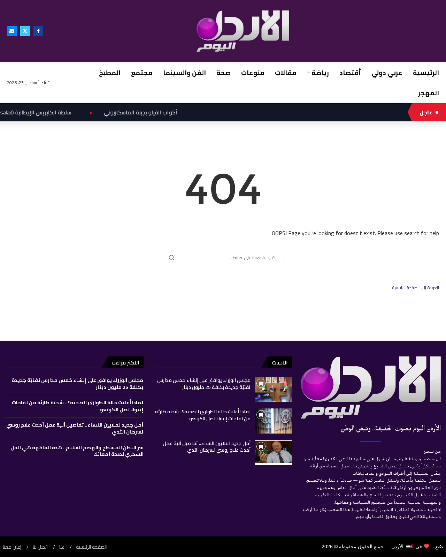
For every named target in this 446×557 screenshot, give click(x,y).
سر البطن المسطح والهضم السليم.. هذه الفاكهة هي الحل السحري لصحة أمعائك (77, 451)
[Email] (12, 31)
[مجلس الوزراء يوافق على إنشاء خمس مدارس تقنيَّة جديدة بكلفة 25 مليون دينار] (273, 389)
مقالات (286, 72)
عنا (61, 547)
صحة (223, 72)
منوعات (252, 72)
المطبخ (110, 72)
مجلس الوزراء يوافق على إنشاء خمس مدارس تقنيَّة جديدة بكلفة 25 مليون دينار (204, 384)
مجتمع (142, 72)
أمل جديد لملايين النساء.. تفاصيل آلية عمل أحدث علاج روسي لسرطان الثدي (207, 447)
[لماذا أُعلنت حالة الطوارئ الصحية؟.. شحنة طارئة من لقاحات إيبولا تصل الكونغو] (273, 420)
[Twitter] (25, 31)
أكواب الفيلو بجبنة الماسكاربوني (126, 112)
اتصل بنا (40, 547)
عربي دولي (386, 72)
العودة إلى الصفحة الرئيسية (415, 288)
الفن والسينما (184, 72)
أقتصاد (350, 72)
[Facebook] (38, 31)
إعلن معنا (12, 547)
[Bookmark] (261, 383)
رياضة (320, 72)
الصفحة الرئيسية (91, 547)
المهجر (428, 92)
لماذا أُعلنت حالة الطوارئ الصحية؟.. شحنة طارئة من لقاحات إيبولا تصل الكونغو (203, 415)
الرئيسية (426, 72)
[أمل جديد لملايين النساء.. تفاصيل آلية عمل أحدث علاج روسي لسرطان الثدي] (273, 452)
